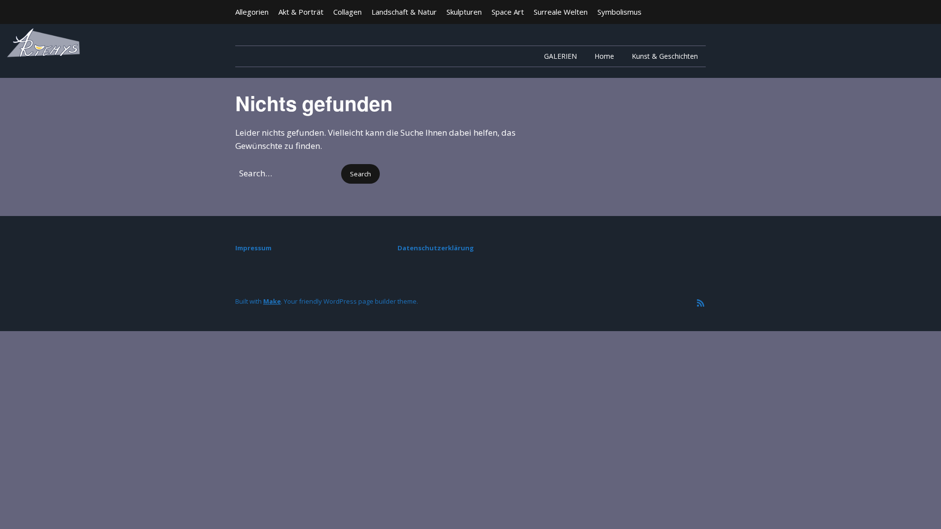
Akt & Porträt (300, 12)
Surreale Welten (561, 12)
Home (604, 56)
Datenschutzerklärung (435, 247)
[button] (360, 174)
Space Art (508, 12)
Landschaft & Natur (404, 12)
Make (272, 301)
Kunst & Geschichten (665, 56)
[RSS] (700, 303)
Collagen (347, 12)
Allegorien (252, 12)
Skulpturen (464, 12)
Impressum (253, 247)
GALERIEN (560, 56)
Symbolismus (619, 12)
